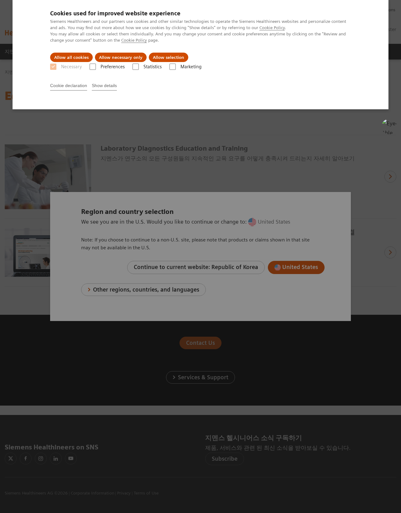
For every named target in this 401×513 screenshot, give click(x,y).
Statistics (152, 67)
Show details (104, 85)
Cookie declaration (68, 85)
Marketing (190, 67)
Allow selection (168, 57)
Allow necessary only (121, 57)
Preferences (113, 67)
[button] (389, 126)
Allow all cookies (71, 57)
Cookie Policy (272, 27)
